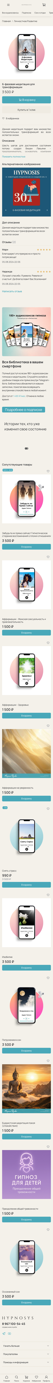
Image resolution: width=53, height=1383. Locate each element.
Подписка (26, 12)
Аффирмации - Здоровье (15, 704)
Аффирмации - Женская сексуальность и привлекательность (24, 620)
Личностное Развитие (25, 21)
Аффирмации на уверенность (17, 787)
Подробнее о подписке (23, 409)
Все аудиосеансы (10, 12)
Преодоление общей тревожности (20, 1208)
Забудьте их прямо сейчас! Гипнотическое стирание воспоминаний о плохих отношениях (26, 535)
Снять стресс (9, 870)
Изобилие (7, 956)
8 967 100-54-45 (13, 1324)
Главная (6, 21)
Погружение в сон (11, 1039)
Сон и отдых (40, 12)
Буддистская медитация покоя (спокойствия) (18, 1124)
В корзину (26, 546)
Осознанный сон (11, 1291)
